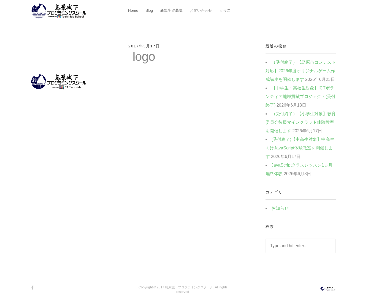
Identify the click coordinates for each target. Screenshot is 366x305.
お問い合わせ (201, 10)
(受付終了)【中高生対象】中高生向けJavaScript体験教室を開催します (300, 148)
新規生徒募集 (171, 10)
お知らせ (280, 208)
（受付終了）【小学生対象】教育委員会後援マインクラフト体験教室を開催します (301, 122)
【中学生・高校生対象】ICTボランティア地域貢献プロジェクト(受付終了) (300, 96)
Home (133, 10)
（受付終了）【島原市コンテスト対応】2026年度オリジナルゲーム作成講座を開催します (301, 71)
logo (144, 56)
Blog (149, 10)
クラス (225, 10)
